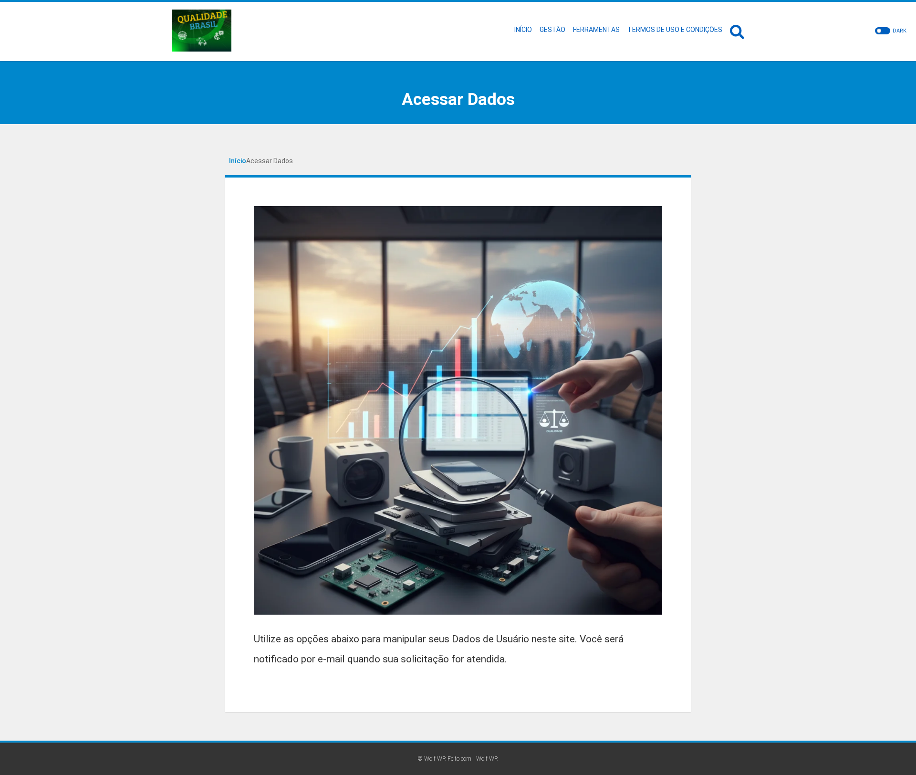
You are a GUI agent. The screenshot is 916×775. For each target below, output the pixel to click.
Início (237, 161)
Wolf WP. (487, 758)
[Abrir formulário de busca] (737, 30)
